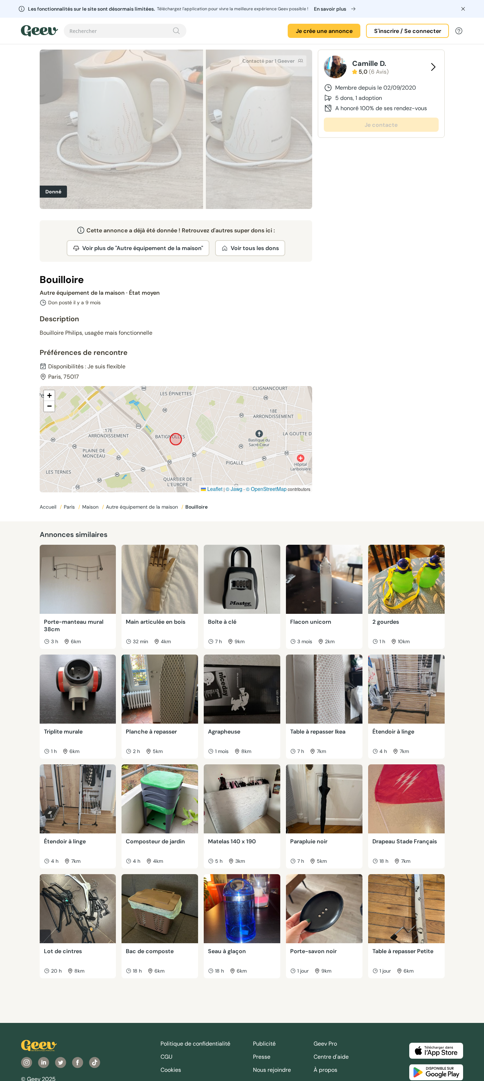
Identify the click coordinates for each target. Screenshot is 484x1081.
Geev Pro (325, 1043)
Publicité (264, 1043)
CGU (167, 1056)
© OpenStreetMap (266, 488)
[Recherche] (176, 31)
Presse (261, 1056)
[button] (49, 395)
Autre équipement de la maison (142, 507)
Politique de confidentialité (195, 1043)
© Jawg (234, 488)
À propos (325, 1070)
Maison (91, 507)
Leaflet (214, 488)
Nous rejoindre (272, 1070)
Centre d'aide (331, 1056)
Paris (70, 507)
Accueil (49, 507)
